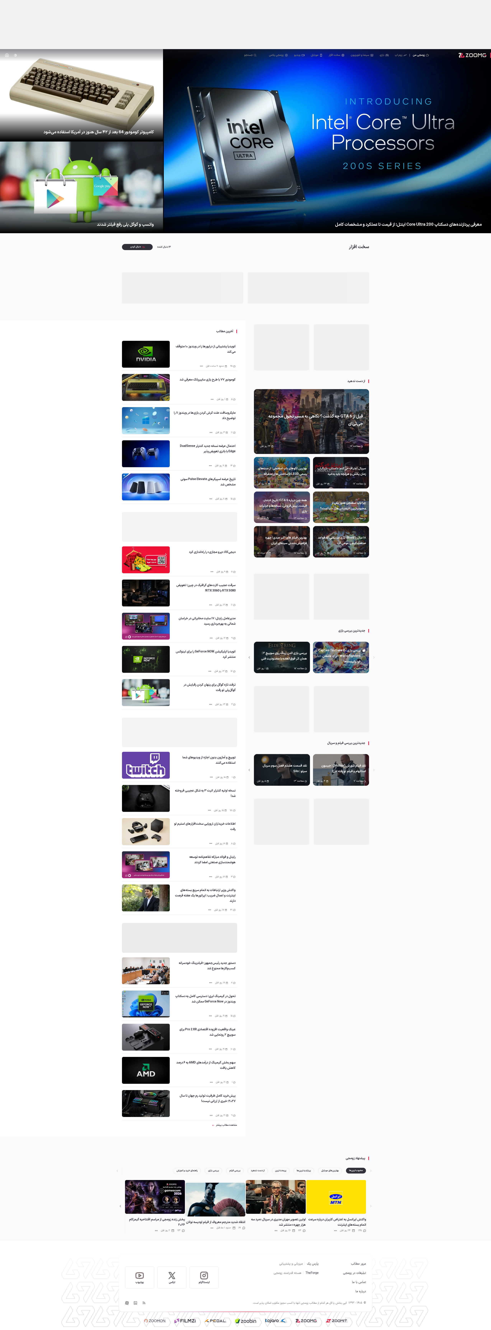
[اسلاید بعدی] (249, 657)
